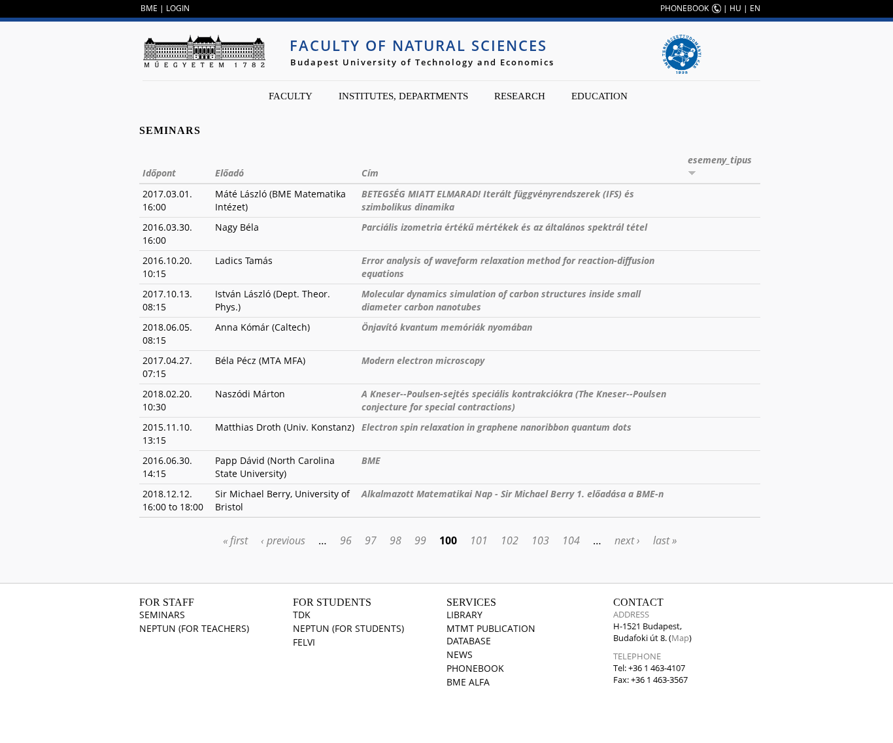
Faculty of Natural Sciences (418, 45)
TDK (302, 614)
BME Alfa (468, 682)
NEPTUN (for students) (348, 628)
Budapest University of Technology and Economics (422, 62)
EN (755, 8)
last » (665, 540)
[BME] (204, 51)
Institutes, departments (403, 96)
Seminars (162, 614)
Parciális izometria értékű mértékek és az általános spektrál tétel (504, 227)
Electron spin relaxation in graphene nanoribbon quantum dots (497, 427)
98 (395, 540)
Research (519, 96)
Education (599, 96)
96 (346, 540)
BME (149, 8)
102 (509, 540)
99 (420, 540)
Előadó (229, 173)
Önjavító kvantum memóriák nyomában (447, 327)
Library (464, 614)
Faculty (290, 96)
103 (540, 540)
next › (627, 540)
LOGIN (178, 8)
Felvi (304, 642)
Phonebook (475, 668)
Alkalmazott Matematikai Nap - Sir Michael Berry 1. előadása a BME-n (513, 493)
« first (235, 540)
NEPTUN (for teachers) (194, 628)
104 (571, 540)
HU (735, 8)
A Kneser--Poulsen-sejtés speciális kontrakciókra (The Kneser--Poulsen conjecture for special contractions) (514, 400)
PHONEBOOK (684, 8)
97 (371, 540)
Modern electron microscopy (423, 360)
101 (479, 540)
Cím (370, 173)
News (459, 654)
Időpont (159, 173)
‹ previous (283, 540)
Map (680, 638)
